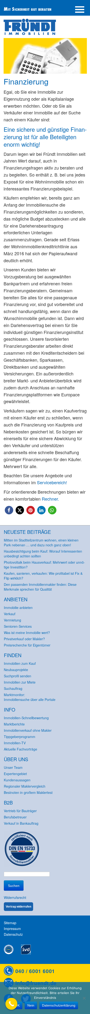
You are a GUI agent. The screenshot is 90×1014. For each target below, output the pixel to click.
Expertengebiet (15, 773)
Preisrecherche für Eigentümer (27, 645)
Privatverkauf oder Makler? (24, 638)
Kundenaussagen (17, 780)
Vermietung (12, 620)
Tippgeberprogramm (19, 736)
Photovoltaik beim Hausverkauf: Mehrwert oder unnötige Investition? (44, 564)
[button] (9, 510)
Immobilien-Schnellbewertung (26, 717)
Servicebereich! (52, 482)
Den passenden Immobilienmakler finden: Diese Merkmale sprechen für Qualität (40, 587)
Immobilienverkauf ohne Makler (28, 730)
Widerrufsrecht (15, 897)
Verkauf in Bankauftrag (21, 823)
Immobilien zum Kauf (20, 663)
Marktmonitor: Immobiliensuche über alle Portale (29, 697)
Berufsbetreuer (15, 817)
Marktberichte (14, 724)
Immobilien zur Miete (20, 682)
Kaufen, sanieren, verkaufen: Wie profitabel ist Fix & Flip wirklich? (43, 576)
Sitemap (10, 922)
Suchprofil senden (17, 676)
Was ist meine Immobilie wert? (27, 632)
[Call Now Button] (12, 1004)
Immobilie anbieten (18, 607)
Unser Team (13, 767)
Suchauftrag (13, 688)
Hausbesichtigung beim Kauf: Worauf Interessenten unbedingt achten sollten (43, 553)
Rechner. (50, 499)
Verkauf (9, 613)
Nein (30, 1005)
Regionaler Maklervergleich (24, 786)
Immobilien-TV (15, 742)
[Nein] (84, 998)
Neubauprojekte (16, 669)
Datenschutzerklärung (58, 1005)
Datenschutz (13, 934)
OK (17, 1005)
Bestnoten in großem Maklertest (28, 792)
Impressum (12, 928)
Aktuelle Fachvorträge (20, 749)
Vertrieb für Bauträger (20, 810)
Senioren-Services (18, 626)
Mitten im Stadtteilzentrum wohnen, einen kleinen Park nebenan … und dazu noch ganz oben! (41, 542)
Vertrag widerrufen (18, 906)
